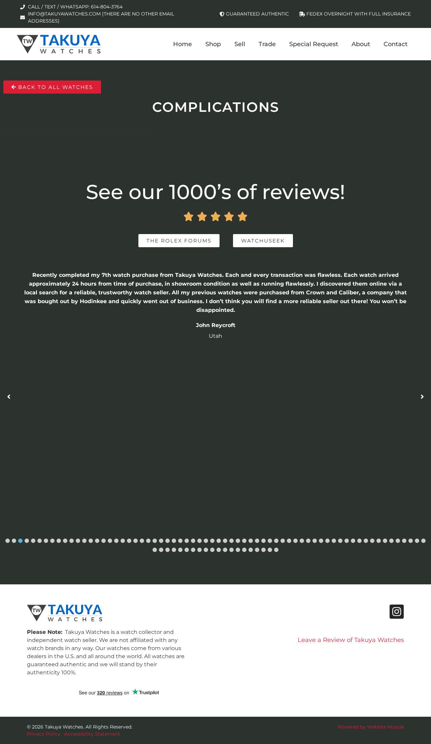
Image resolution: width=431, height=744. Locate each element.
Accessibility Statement (92, 734)
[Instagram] (397, 612)
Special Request (313, 44)
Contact (395, 44)
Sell (239, 44)
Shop (213, 44)
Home (182, 44)
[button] (7, 541)
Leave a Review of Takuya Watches (351, 640)
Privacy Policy (43, 734)
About (361, 44)
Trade (267, 44)
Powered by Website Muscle (371, 727)
